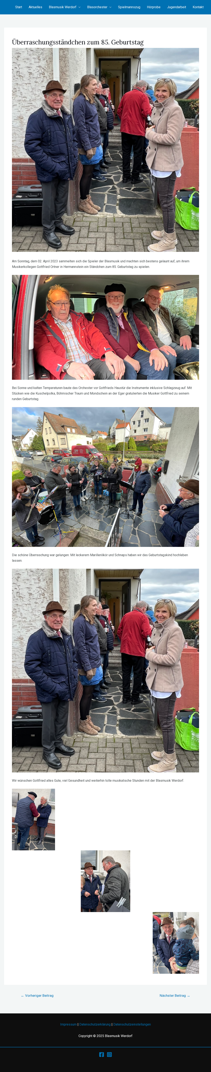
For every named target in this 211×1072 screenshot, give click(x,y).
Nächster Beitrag (175, 995)
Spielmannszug (129, 7)
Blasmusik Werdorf (62, 7)
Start (18, 7)
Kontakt (198, 7)
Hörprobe (154, 7)
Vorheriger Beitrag (37, 995)
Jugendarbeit (176, 7)
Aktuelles (35, 7)
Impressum (68, 1024)
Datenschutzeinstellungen (132, 1024)
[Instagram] (109, 1054)
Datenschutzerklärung (95, 1024)
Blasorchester (97, 7)
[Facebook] (101, 1054)
